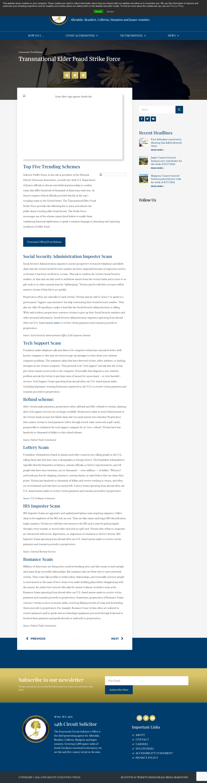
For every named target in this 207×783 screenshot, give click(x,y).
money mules (53, 323)
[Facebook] (139, 718)
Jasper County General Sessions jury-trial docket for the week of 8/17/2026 (166, 161)
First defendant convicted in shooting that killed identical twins (166, 143)
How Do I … (35, 35)
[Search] (179, 109)
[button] (66, 75)
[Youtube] (153, 119)
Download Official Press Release (44, 242)
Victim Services (131, 35)
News (172, 35)
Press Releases (36, 52)
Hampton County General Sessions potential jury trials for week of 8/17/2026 (166, 179)
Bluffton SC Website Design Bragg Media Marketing (154, 777)
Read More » (157, 150)
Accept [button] (98, 11)
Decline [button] (110, 11)
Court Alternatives (80, 35)
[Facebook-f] (141, 119)
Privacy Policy (176, 5)
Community (24, 52)
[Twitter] (147, 119)
